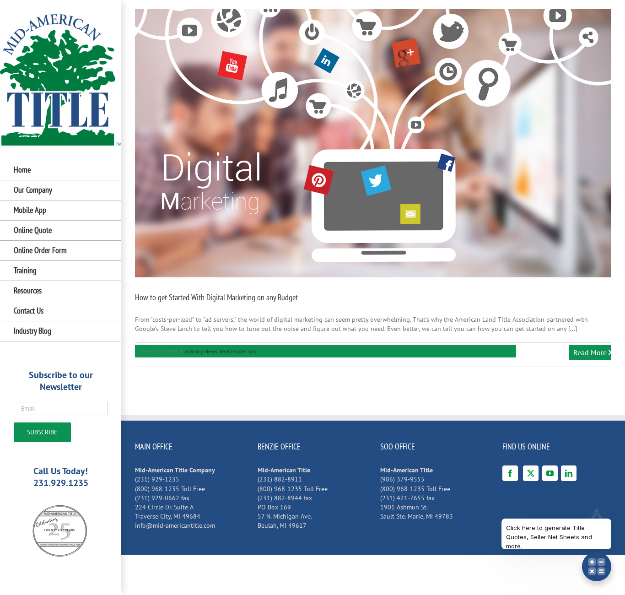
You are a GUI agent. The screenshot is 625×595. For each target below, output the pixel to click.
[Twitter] (531, 473)
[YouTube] (550, 473)
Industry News (200, 351)
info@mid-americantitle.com (175, 525)
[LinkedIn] (569, 473)
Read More (590, 352)
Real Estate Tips (238, 351)
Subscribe (42, 432)
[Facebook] (510, 473)
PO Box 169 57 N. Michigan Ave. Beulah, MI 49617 (285, 516)
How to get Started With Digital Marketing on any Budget (216, 297)
